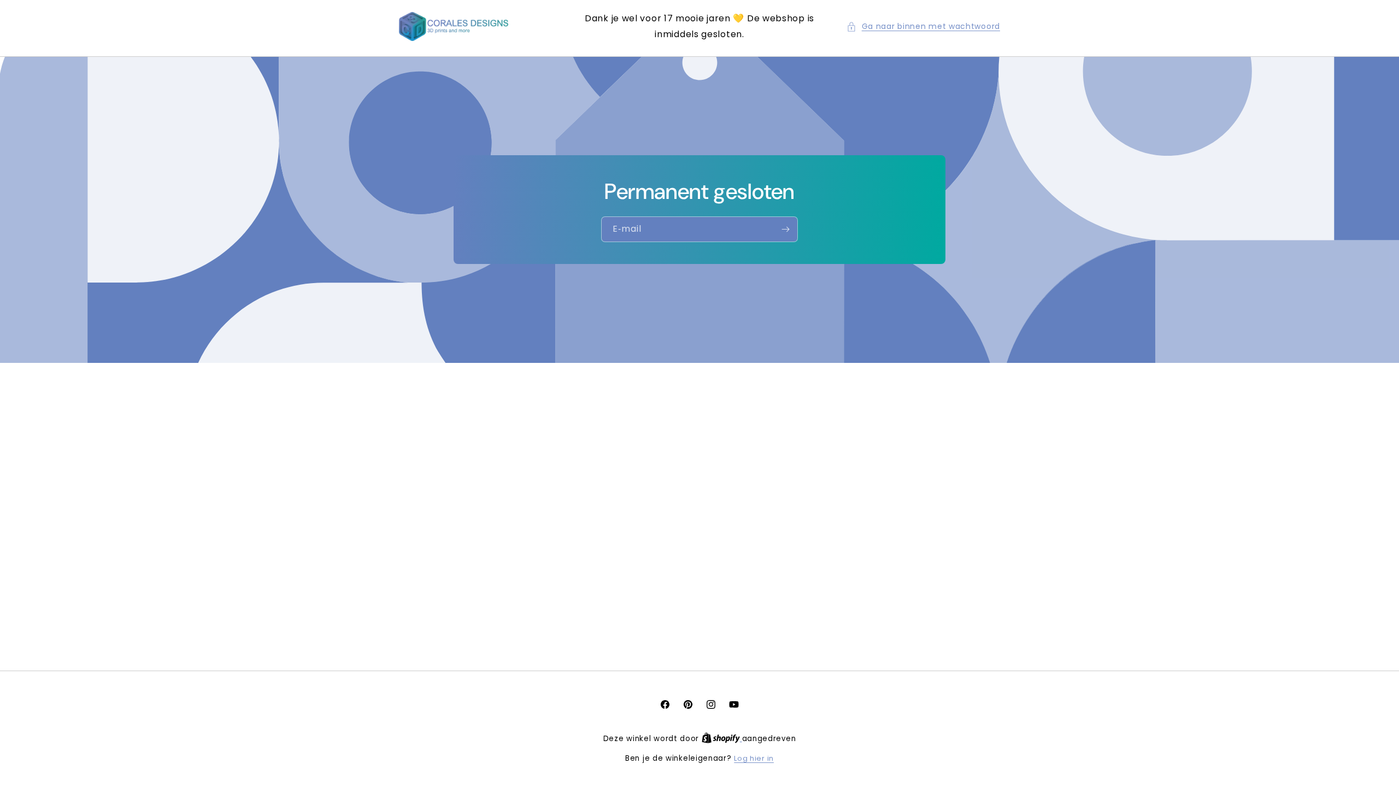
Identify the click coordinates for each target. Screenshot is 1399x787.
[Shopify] (722, 738)
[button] (923, 26)
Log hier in (754, 758)
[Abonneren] (785, 229)
